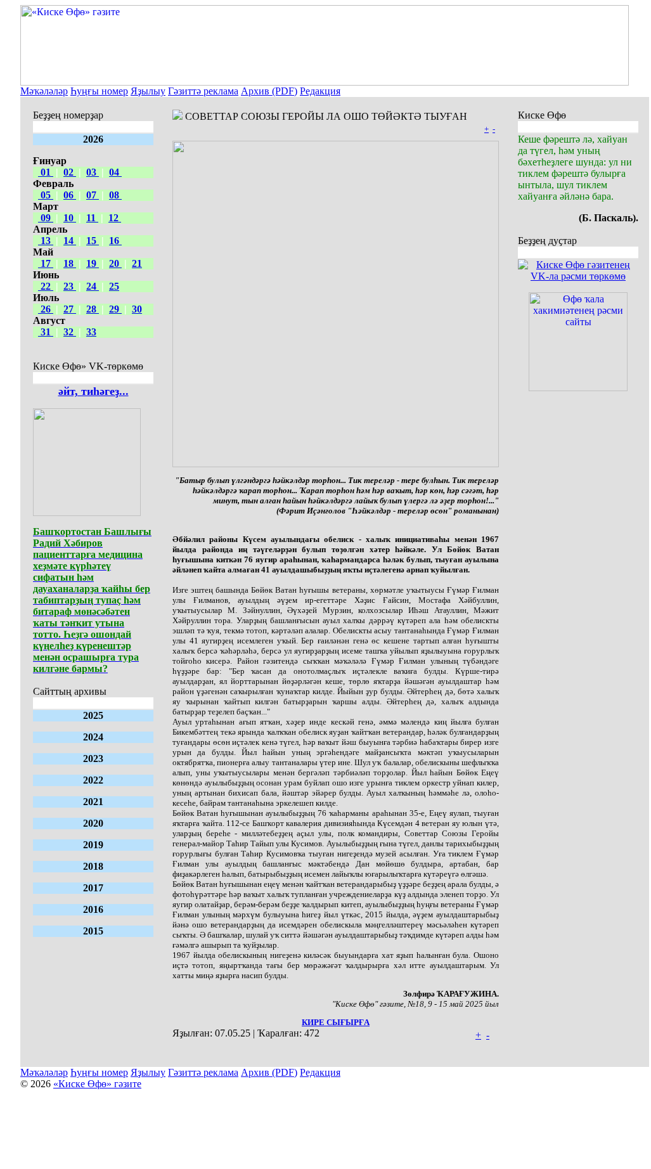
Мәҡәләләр (44, 91)
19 (92, 263)
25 (114, 286)
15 (92, 240)
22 (45, 286)
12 (114, 217)
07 (92, 195)
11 (92, 217)
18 (69, 263)
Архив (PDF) (269, 91)
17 (45, 263)
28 (92, 309)
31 (45, 331)
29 (115, 309)
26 (45, 309)
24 (92, 286)
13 (45, 240)
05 (45, 195)
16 (115, 240)
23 (69, 286)
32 (69, 331)
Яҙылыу (148, 91)
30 (137, 309)
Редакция (320, 91)
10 (69, 217)
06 (69, 195)
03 (92, 172)
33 (91, 331)
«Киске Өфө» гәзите (97, 1083)
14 (69, 240)
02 (69, 172)
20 (115, 263)
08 (115, 195)
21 (137, 263)
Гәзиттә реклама (203, 91)
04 (115, 172)
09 (45, 217)
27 (69, 309)
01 (45, 172)
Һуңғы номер (99, 91)
